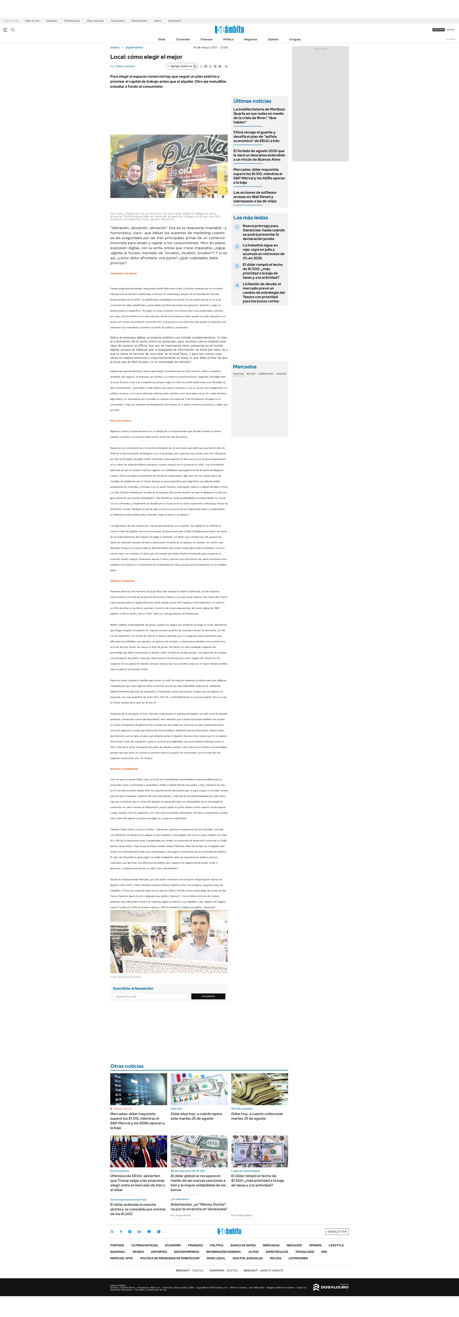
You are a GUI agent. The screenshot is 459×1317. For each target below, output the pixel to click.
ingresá (451, 30)
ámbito (115, 47)
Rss (324, 1252)
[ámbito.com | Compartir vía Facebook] (205, 66)
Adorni (157, 21)
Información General (223, 1252)
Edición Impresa (186, 1252)
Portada (117, 1245)
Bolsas (251, 374)
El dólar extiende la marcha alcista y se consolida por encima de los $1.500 (137, 1209)
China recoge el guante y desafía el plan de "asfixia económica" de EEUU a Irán (256, 136)
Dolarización (174, 21)
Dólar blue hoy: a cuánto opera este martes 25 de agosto (196, 1116)
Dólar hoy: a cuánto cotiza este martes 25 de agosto (257, 1116)
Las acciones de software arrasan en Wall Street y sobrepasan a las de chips (255, 196)
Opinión (273, 39)
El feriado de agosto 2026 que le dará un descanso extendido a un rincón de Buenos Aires (259, 155)
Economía (183, 39)
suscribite (439, 30)
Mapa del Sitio (121, 1258)
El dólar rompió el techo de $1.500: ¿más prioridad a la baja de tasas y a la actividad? (263, 271)
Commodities (265, 374)
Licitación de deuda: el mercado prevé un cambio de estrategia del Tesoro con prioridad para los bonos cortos (264, 292)
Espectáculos (277, 1252)
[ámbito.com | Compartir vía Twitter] (210, 66)
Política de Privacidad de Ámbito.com (169, 1258)
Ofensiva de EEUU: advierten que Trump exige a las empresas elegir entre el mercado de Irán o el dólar (137, 1183)
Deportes (159, 1252)
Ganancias (51, 21)
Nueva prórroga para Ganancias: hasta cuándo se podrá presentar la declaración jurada (264, 232)
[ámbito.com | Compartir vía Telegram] (219, 66)
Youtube (149, 1231)
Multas (275, 1258)
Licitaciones (298, 1258)
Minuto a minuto (123, 1108)
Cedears (281, 374)
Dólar (162, 39)
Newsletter (450, 39)
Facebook (121, 1231)
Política (228, 39)
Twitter (112, 1231)
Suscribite (208, 996)
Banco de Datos (243, 1245)
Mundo (138, 1252)
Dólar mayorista (95, 21)
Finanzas (206, 39)
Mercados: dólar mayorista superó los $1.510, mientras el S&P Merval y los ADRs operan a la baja (259, 176)
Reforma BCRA (139, 21)
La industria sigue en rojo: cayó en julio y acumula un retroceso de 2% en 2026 (264, 251)
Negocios (250, 39)
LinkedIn (139, 1231)
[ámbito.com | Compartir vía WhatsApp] (201, 66)
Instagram (129, 1231)
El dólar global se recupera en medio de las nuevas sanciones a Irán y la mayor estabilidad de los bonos (198, 1183)
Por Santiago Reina (241, 1215)
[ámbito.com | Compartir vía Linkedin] (215, 66)
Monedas (238, 374)
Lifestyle (336, 1245)
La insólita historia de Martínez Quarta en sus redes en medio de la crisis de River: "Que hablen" (259, 115)
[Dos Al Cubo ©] (331, 1287)
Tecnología (304, 1252)
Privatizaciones (72, 21)
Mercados (271, 1245)
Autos (254, 1252)
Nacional (118, 1252)
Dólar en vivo (32, 21)
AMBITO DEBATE (263, 1270)
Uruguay (295, 39)
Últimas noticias (144, 1245)
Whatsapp (158, 1231)
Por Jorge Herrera (181, 1215)
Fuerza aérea (117, 21)
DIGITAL (190, 1270)
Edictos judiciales (248, 1258)
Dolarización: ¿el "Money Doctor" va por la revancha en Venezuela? (199, 1206)
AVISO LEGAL (216, 1258)
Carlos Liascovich (125, 66)
